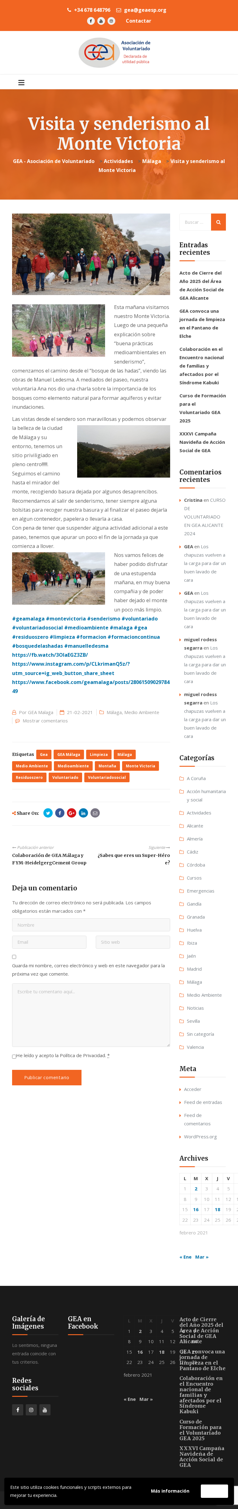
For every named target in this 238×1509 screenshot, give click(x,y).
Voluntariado (65, 777)
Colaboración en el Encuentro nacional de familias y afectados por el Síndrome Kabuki (201, 366)
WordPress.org (200, 1136)
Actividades (199, 813)
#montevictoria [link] (66, 618)
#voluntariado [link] (139, 618)
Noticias (195, 1008)
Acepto (214, 1491)
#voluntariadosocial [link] (37, 627)
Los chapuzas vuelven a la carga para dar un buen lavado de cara (205, 563)
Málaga (114, 712)
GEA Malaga (40, 712)
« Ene (185, 1257)
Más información (170, 1491)
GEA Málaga (68, 754)
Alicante (195, 826)
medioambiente (73, 766)
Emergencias (200, 891)
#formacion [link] (91, 636)
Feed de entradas (203, 1102)
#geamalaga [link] (28, 618)
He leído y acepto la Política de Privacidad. (63, 1055)
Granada (196, 917)
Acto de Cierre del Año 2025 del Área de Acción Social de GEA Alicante (201, 1330)
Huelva (194, 930)
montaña (107, 766)
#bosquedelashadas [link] (37, 645)
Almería (195, 839)
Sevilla (193, 1021)
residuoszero (29, 777)
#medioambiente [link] (86, 627)
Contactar (138, 20)
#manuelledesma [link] (86, 645)
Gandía (194, 904)
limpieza (99, 754)
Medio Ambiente (141, 712)
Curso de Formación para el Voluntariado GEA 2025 (200, 1430)
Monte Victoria (140, 766)
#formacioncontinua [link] (134, 636)
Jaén (191, 956)
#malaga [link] (121, 627)
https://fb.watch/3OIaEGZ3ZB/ (50, 654)
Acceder (192, 1089)
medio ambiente (32, 766)
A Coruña (196, 778)
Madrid (194, 969)
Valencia (195, 1047)
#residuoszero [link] (30, 636)
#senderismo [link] (103, 618)
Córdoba (196, 865)
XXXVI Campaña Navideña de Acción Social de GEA (202, 441)
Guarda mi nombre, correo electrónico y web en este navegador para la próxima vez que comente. (88, 969)
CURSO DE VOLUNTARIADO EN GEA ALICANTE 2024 (205, 516)
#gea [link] (140, 627)
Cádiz (192, 852)
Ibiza (192, 943)
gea (44, 754)
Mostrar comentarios (45, 720)
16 (196, 1209)
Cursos (194, 878)
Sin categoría (200, 1034)
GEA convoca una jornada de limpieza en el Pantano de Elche (202, 1359)
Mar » (202, 1257)
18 (217, 1209)
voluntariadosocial (107, 777)
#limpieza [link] (62, 636)
